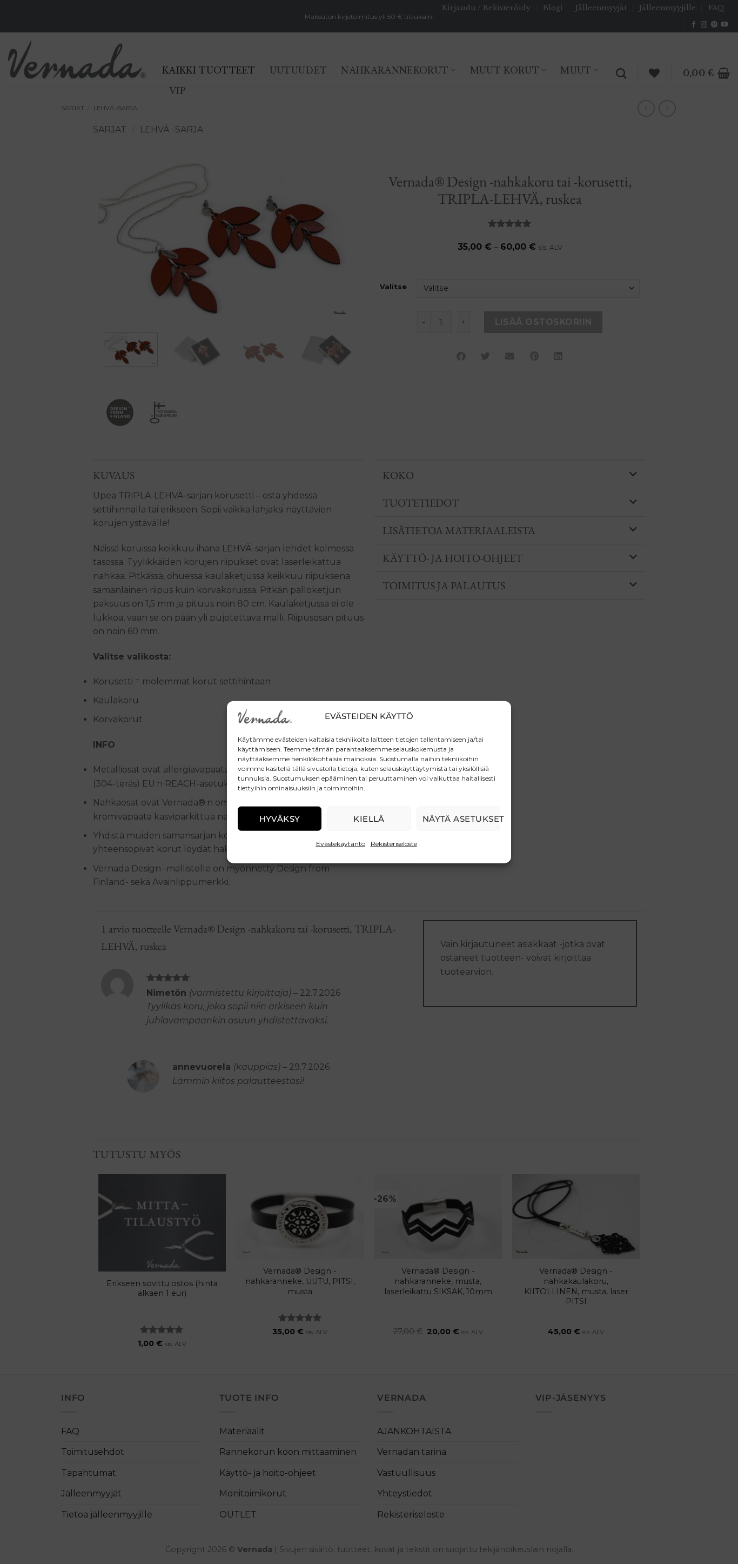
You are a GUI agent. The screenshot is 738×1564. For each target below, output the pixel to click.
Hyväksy (279, 818)
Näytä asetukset (461, 818)
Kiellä (369, 818)
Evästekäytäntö (340, 844)
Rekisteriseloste (394, 844)
